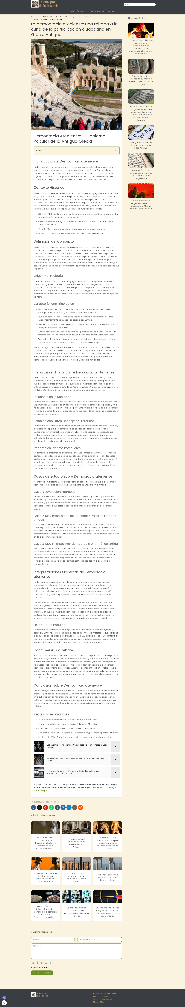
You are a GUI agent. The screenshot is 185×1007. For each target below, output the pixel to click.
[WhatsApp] (51, 807)
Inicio (71, 11)
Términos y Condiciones (102, 999)
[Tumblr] (57, 807)
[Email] (74, 807)
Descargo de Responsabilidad (105, 993)
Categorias (81, 11)
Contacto (111, 11)
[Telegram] (69, 807)
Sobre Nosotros (97, 11)
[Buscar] (153, 4)
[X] (39, 807)
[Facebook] (33, 807)
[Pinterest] (45, 807)
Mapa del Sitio (98, 1002)
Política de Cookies (100, 996)
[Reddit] (80, 807)
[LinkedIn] (63, 807)
